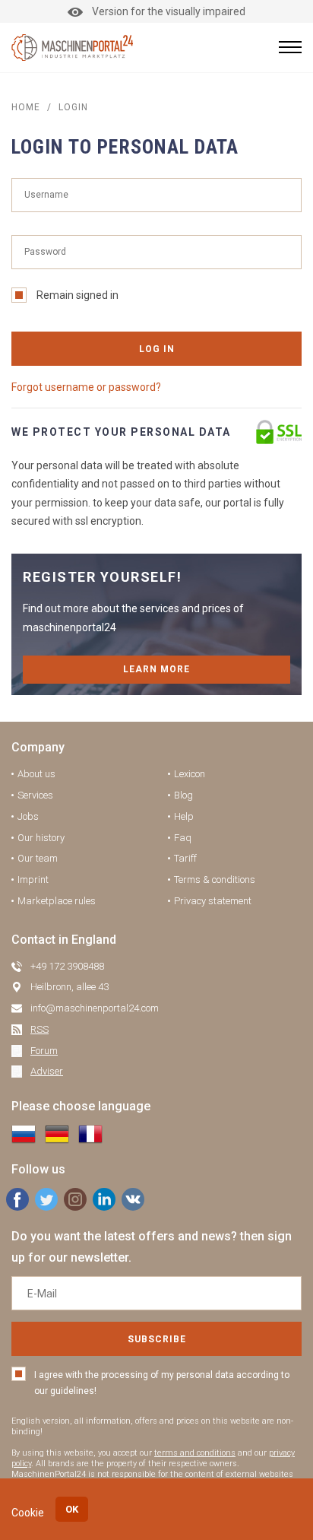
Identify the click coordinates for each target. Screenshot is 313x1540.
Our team (37, 858)
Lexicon (189, 774)
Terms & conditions (214, 879)
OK (71, 1509)
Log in (157, 349)
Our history (41, 837)
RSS (39, 1029)
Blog (183, 795)
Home (25, 107)
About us (36, 774)
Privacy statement (212, 901)
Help (184, 816)
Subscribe (157, 1339)
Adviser (46, 1071)
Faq (182, 837)
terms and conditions (195, 1453)
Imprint (33, 879)
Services (35, 795)
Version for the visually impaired (168, 11)
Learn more (156, 669)
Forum (44, 1050)
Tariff (185, 858)
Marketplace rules (56, 901)
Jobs (28, 816)
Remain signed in (77, 295)
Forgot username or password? (86, 387)
